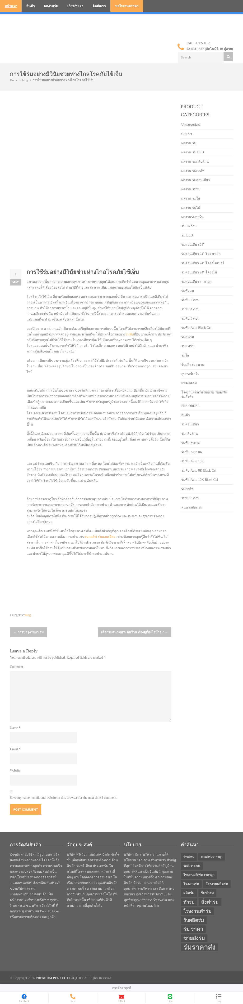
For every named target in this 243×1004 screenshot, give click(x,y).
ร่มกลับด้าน (189, 433)
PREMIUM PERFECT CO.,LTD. (60, 978)
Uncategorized (191, 124)
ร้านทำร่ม (188, 857)
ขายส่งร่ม (194, 938)
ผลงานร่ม (51, 6)
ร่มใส (185, 355)
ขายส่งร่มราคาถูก (211, 856)
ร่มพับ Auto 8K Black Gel (198, 470)
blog (25, 80)
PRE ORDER (190, 406)
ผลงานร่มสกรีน (192, 217)
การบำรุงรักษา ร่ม (28, 632)
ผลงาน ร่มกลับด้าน (195, 161)
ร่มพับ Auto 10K (192, 461)
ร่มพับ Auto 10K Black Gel (199, 480)
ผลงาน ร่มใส (190, 198)
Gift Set (186, 134)
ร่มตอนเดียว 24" (193, 244)
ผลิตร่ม (188, 893)
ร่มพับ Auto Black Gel (196, 328)
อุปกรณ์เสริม (190, 374)
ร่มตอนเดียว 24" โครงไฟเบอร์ (202, 263)
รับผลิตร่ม (193, 920)
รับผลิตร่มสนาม (192, 364)
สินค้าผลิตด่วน (191, 507)
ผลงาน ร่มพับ (191, 189)
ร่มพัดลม (187, 291)
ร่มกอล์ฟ (90, 537)
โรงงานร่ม (191, 884)
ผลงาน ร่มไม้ (190, 208)
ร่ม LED (187, 235)
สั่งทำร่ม (210, 902)
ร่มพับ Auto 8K (191, 452)
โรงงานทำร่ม (197, 911)
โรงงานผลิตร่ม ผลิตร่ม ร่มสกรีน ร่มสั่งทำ (204, 394)
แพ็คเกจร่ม (189, 383)
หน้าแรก (11, 6)
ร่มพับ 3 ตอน (190, 498)
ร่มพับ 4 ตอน (190, 309)
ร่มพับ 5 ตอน (190, 318)
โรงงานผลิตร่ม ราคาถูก (199, 875)
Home (14, 80)
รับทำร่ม (207, 893)
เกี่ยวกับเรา (75, 6)
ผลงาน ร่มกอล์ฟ (193, 171)
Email (15, 749)
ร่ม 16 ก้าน (189, 226)
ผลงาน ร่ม (188, 143)
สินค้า (30, 6)
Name (15, 728)
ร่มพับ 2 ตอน (190, 300)
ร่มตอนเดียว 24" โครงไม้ (199, 272)
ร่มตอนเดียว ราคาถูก (196, 281)
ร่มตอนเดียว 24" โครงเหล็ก (200, 254)
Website (15, 770)
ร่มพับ (130, 334)
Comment (16, 667)
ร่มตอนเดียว (106, 537)
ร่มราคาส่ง (199, 947)
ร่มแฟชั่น (188, 346)
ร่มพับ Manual (191, 443)
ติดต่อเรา (99, 6)
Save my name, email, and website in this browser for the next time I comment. (63, 797)
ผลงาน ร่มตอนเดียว (195, 180)
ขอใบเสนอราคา (127, 6)
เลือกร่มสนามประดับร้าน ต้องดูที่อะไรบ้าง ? (134, 632)
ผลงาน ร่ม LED (192, 152)
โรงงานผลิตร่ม (217, 884)
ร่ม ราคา (193, 929)
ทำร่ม (189, 902)
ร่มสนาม (187, 337)
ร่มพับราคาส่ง (191, 866)
